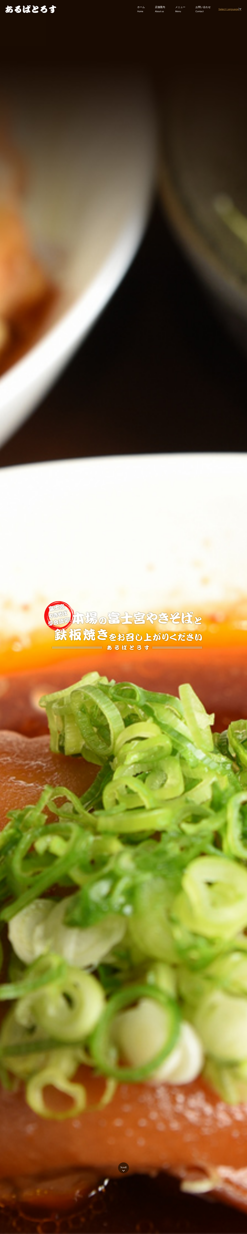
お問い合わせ (203, 9)
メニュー (180, 9)
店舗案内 (160, 9)
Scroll (123, 1167)
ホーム (141, 9)
